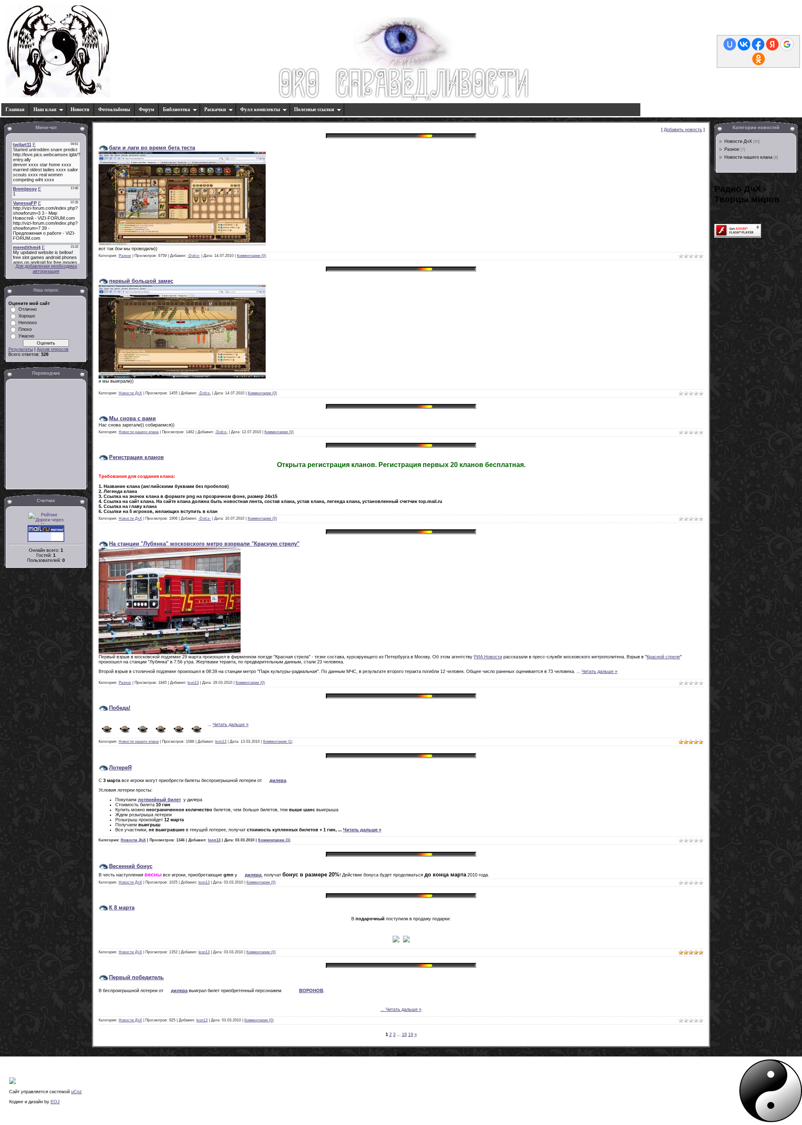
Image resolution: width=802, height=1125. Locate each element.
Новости (80, 109)
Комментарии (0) (251, 256)
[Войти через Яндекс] (772, 44)
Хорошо (26, 315)
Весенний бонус (130, 866)
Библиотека (176, 109)
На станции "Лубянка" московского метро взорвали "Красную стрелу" (204, 544)
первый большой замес (141, 281)
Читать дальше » (599, 671)
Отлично (27, 309)
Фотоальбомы (114, 109)
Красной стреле (663, 656)
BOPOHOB (311, 990)
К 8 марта (122, 907)
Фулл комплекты (260, 109)
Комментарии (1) (277, 741)
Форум (146, 109)
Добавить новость (683, 129)
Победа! (119, 708)
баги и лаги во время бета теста (152, 148)
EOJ (55, 1101)
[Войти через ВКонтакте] (744, 44)
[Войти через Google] (787, 44)
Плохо (25, 329)
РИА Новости (488, 656)
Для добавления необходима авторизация (46, 269)
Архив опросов (53, 349)
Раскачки (215, 109)
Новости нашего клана (139, 432)
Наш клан (44, 109)
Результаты (20, 349)
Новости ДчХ (130, 393)
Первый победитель (136, 977)
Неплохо (27, 322)
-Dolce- (194, 256)
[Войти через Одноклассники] (758, 59)
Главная (15, 109)
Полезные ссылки (314, 109)
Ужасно (26, 335)
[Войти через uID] (729, 44)
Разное (125, 256)
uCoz (76, 1091)
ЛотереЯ (120, 767)
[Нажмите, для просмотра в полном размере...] (182, 243)
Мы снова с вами (132, 418)
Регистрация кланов (136, 457)
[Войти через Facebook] (758, 44)
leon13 (193, 683)
